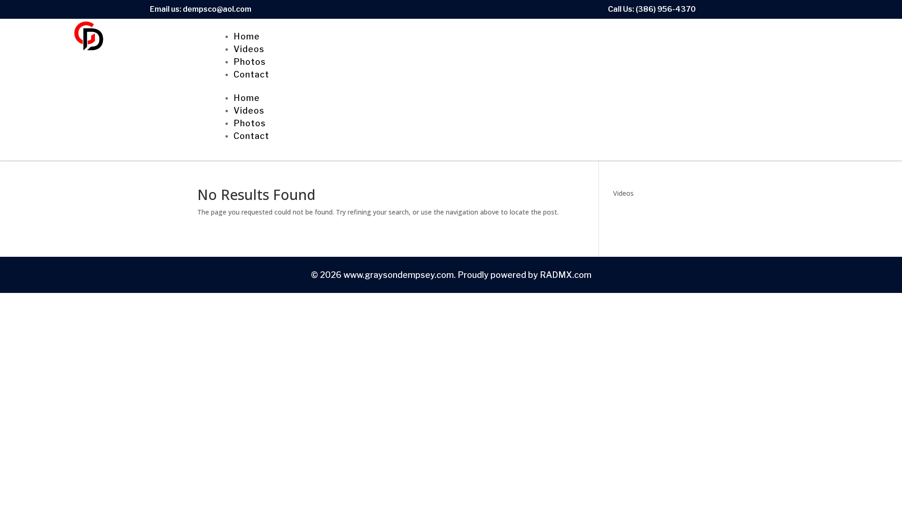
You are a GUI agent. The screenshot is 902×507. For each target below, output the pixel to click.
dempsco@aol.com (217, 9)
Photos (249, 62)
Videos (248, 49)
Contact (251, 74)
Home (246, 36)
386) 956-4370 (667, 9)
